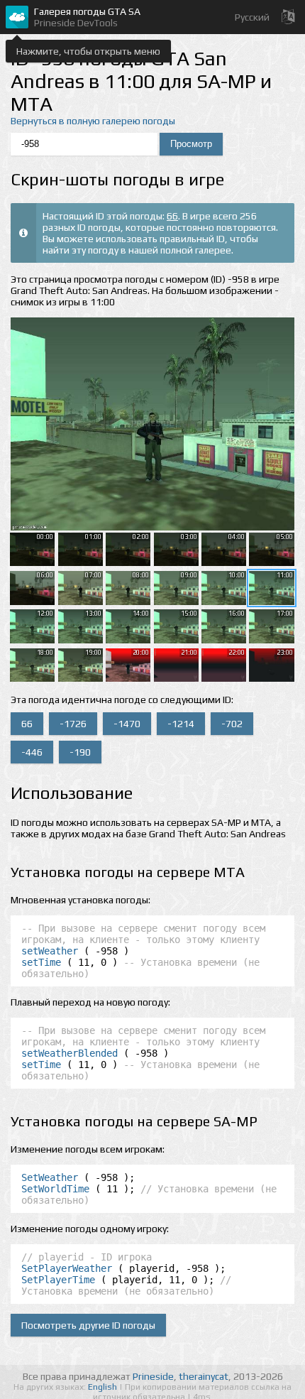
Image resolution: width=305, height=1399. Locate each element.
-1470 (126, 723)
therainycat (203, 1376)
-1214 (180, 723)
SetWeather (49, 1177)
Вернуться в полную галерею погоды (93, 120)
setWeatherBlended (69, 1053)
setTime (41, 962)
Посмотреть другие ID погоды (88, 1325)
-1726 (73, 723)
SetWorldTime (55, 1188)
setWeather (49, 951)
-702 (232, 723)
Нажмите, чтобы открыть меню (88, 51)
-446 (32, 752)
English (103, 1387)
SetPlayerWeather (66, 1268)
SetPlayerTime (58, 1279)
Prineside (153, 1376)
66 (172, 216)
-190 (80, 752)
